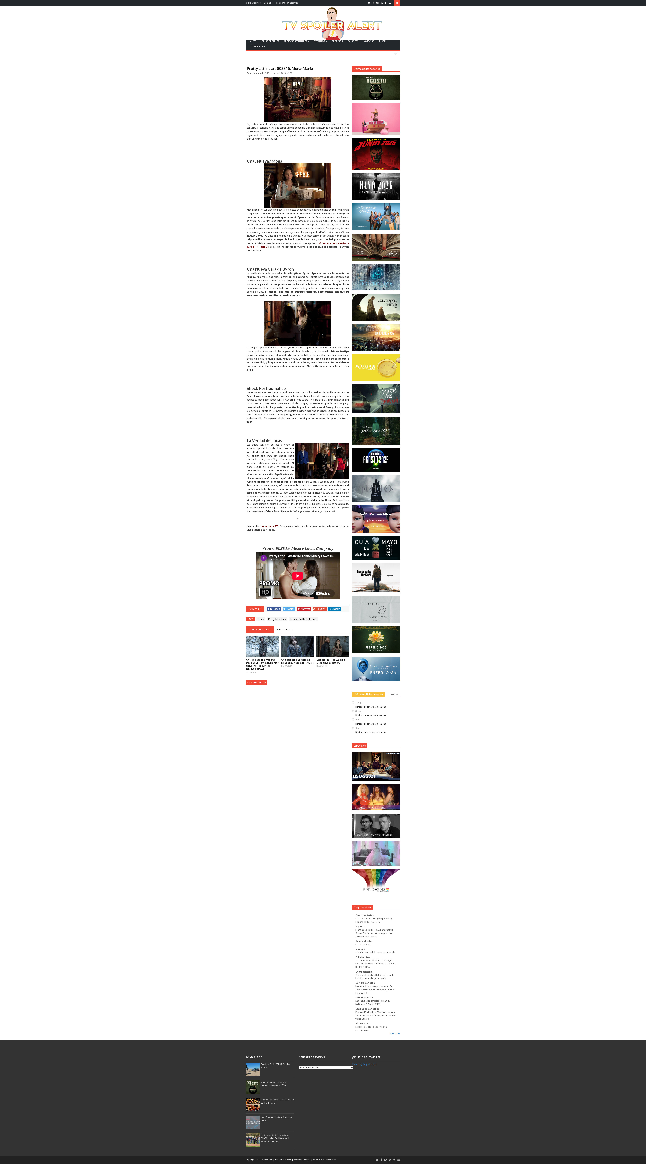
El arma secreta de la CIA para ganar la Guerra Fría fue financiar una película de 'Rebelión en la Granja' (374, 933)
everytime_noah (255, 73)
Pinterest (305, 609)
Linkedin (336, 609)
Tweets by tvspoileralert (364, 1064)
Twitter (290, 609)
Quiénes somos (253, 3)
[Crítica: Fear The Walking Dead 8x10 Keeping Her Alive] (297, 646)
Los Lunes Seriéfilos (367, 1009)
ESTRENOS (319, 41)
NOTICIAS (368, 41)
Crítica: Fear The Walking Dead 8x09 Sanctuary (330, 661)
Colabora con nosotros (287, 3)
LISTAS (382, 41)
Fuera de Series (364, 915)
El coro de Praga (363, 944)
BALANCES (353, 41)
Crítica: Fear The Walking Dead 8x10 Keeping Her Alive (297, 661)
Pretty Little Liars (277, 619)
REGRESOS (337, 41)
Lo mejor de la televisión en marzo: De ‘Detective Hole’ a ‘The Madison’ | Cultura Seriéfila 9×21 (375, 989)
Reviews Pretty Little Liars (303, 619)
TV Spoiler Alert (266, 1160)
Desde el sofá (363, 941)
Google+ (320, 609)
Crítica (261, 619)
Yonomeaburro (364, 997)
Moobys (360, 949)
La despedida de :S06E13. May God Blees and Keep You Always (275, 1138)
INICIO (252, 41)
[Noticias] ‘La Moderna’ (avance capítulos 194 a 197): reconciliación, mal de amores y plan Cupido (375, 1015)
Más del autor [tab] (285, 629)
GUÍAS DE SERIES (270, 41)
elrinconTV (361, 1023)
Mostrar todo (394, 1034)
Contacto (268, 3)
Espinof (359, 926)
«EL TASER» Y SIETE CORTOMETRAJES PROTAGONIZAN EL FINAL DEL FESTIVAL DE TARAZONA (375, 963)
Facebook (275, 609)
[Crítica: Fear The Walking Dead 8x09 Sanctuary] (333, 646)
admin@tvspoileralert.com (324, 1160)
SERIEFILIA (257, 46)
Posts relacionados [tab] (260, 629)
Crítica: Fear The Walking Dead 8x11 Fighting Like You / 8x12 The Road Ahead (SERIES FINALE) (262, 664)
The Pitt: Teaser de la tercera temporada (375, 952)
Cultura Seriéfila (365, 983)
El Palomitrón (363, 957)
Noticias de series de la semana (370, 706)
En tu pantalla (363, 971)
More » (394, 694)
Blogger (307, 1160)
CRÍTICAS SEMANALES (295, 41)
